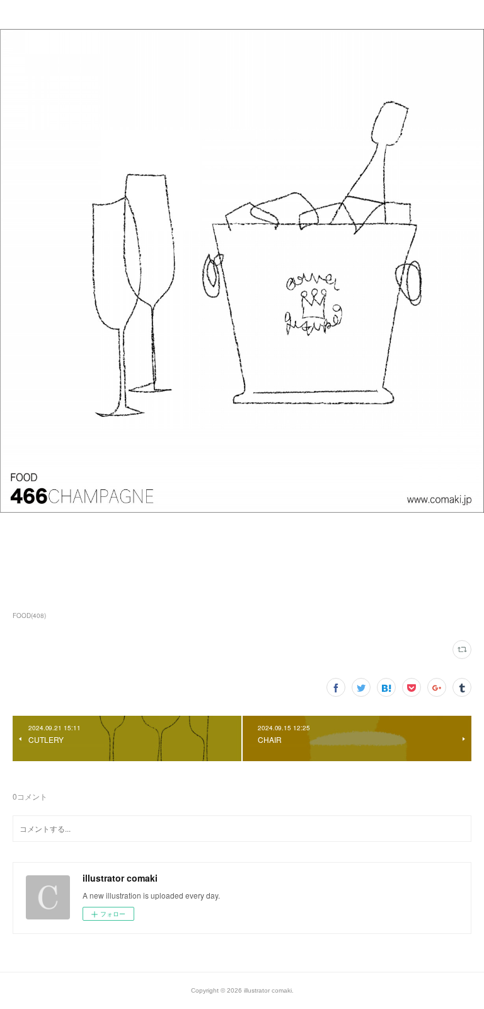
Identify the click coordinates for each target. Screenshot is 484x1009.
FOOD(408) (29, 615)
